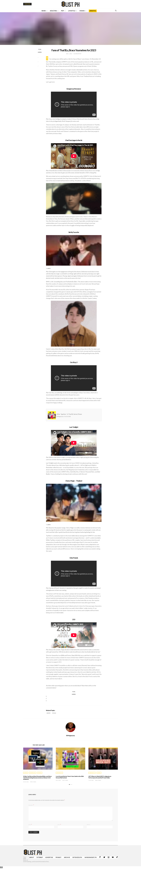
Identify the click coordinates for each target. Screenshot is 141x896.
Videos (82, 11)
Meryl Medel (33, 781)
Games (25, 772)
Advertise (49, 857)
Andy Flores (65, 780)
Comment (30, 805)
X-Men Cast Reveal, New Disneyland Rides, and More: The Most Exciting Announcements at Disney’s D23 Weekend (37, 777)
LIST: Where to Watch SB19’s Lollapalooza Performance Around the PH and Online (99, 776)
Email (59, 824)
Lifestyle (71, 11)
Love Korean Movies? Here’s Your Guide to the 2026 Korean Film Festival (70, 776)
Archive (67, 857)
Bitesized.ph (77, 857)
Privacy (58, 857)
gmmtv (48, 713)
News (44, 11)
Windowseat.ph (91, 857)
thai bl (54, 713)
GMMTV (49, 268)
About (31, 857)
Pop (62, 11)
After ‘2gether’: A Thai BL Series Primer (71, 415)
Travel (39, 772)
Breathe (93, 11)
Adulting (53, 11)
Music (99, 772)
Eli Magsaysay (70, 735)
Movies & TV (32, 772)
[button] (69, 784)
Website (88, 824)
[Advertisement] (70, 879)
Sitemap (40, 857)
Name (30, 824)
